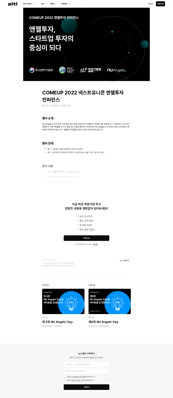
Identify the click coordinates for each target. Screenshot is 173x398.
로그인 (150, 4)
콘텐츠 (52, 4)
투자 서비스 (27, 4)
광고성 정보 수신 (78, 380)
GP (42, 4)
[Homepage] (12, 3)
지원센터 (64, 4)
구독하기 (86, 387)
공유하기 (126, 261)
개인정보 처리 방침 (78, 377)
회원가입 (160, 4)
